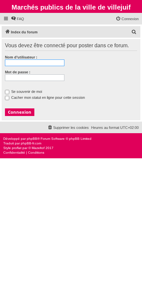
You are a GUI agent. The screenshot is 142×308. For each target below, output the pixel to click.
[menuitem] (17, 19)
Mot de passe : (17, 72)
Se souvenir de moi (26, 92)
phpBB (32, 138)
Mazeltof (38, 148)
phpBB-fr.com (31, 143)
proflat (16, 148)
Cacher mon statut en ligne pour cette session (47, 97)
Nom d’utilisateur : (21, 57)
